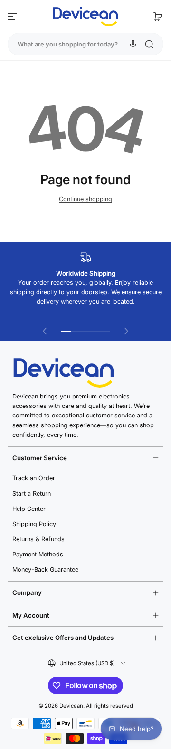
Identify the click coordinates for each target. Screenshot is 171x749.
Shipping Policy (34, 523)
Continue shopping (85, 199)
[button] (157, 16)
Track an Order (33, 477)
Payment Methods (37, 554)
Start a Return (31, 493)
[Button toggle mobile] (13, 16)
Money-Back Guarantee (45, 569)
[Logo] (85, 16)
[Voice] (133, 44)
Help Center (29, 508)
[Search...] (149, 44)
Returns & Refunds (38, 539)
